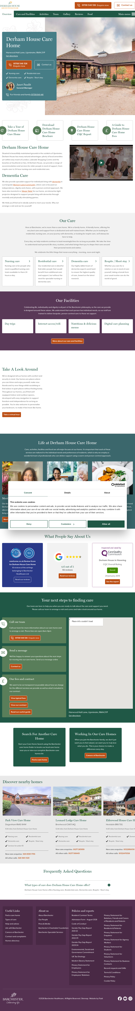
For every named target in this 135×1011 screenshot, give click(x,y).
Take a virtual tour (12, 415)
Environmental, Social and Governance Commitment (83, 951)
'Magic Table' (27, 191)
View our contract (18, 705)
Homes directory (12, 941)
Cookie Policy (109, 981)
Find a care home (39, 760)
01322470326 (124, 853)
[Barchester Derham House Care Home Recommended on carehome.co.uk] (16, 553)
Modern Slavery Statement (83, 961)
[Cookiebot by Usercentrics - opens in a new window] (113, 485)
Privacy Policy (109, 977)
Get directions (12, 56)
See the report (112, 582)
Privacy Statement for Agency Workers (116, 941)
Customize (66, 524)
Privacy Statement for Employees (81, 966)
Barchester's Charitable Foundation (53, 928)
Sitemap (84, 999)
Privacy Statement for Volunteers (113, 955)
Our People (43, 920)
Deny (28, 524)
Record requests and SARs (115, 968)
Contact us (126, 5)
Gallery (66, 14)
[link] (27, 824)
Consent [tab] (28, 492)
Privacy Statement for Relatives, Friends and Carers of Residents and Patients (116, 918)
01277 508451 (74, 853)
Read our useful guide (20, 712)
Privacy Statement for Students (113, 948)
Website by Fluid (96, 999)
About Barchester (45, 915)
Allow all (106, 524)
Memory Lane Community (24, 185)
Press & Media (44, 924)
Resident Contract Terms (82, 915)
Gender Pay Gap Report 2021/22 (82, 929)
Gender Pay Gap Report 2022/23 (82, 936)
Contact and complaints (15, 937)
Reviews (79, 14)
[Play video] (101, 163)
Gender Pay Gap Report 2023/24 (82, 943)
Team (56, 14)
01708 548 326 (89, 5)
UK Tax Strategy (78, 957)
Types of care (10, 920)
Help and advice (12, 924)
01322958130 (129, 849)
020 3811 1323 (23, 858)
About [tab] (107, 492)
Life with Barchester (13, 928)
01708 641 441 (37, 95)
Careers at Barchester (95, 755)
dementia (56, 182)
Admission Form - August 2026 (84, 920)
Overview (7, 14)
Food (90, 14)
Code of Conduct (79, 924)
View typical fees (18, 698)
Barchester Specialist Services (50, 932)
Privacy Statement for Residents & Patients (113, 926)
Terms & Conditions (112, 972)
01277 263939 (78, 849)
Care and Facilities (25, 14)
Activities (44, 14)
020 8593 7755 (29, 854)
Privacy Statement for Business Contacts (116, 962)
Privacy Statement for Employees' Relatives (81, 973)
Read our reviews (22, 580)
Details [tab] (67, 492)
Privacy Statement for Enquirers (113, 934)
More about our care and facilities (67, 341)
